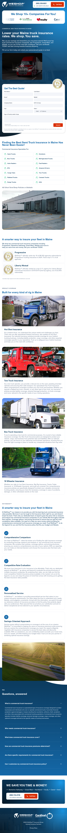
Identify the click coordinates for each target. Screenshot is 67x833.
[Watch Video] (22, 66)
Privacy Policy (21, 130)
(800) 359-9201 (41, 3)
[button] (62, 679)
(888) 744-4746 (14, 795)
